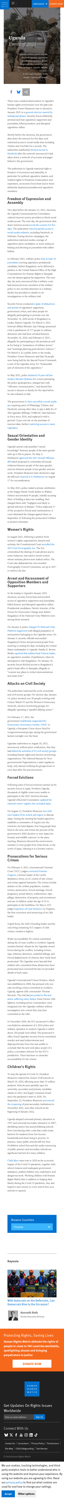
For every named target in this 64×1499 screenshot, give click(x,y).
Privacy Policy (37, 1443)
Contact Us (10, 1443)
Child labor (13, 1160)
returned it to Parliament (31, 476)
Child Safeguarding (25, 1448)
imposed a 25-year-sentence (28, 908)
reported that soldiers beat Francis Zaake (34, 653)
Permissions (53, 1443)
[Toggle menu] (13, 3)
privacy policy (14, 1482)
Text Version (42, 1448)
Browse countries (22, 1220)
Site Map (9, 1448)
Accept (8, 1494)
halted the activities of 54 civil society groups (34, 750)
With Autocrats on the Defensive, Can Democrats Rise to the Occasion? (31, 1302)
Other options (26, 1494)
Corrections (23, 1443)
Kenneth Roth (29, 1313)
